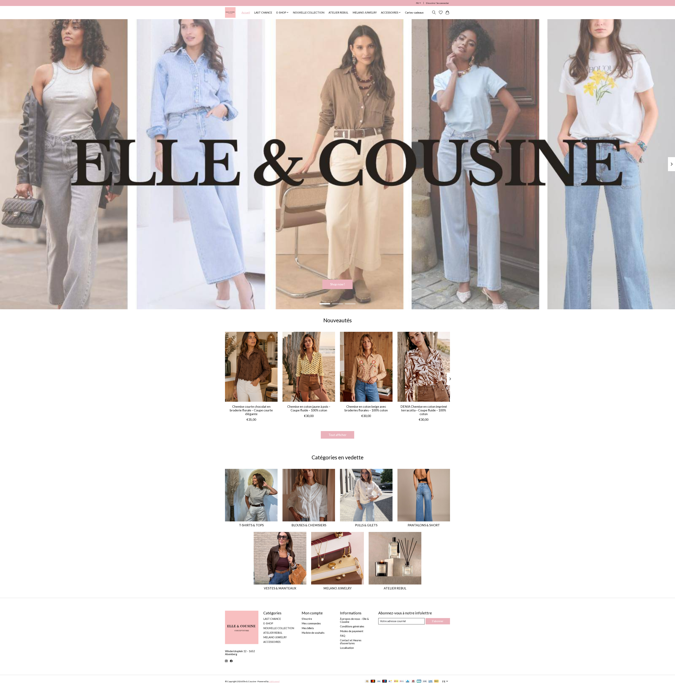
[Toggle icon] (433, 12)
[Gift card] (413, 681)
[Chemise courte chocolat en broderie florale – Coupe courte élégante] (251, 367)
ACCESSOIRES (272, 641)
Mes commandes (311, 623)
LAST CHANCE (263, 12)
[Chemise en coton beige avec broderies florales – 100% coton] (366, 367)
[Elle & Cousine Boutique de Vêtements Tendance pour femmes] (230, 12)
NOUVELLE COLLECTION (308, 12)
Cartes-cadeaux (414, 12)
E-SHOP (268, 623)
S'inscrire (307, 618)
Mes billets (308, 628)
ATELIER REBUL (338, 12)
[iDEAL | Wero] (396, 681)
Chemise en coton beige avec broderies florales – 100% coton (366, 408)
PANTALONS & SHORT (424, 525)
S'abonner (437, 621)
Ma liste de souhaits (313, 632)
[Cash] (367, 681)
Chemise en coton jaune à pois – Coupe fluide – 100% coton (308, 408)
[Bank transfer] (425, 681)
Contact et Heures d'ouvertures (350, 642)
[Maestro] (384, 681)
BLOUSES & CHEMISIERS (308, 525)
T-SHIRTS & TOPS (251, 525)
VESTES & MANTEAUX (280, 588)
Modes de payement (351, 631)
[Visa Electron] (430, 681)
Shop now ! (337, 284)
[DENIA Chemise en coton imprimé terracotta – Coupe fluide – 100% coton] (423, 367)
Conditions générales (352, 626)
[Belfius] (402, 681)
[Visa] (379, 681)
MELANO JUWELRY (365, 12)
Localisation (347, 647)
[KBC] (407, 681)
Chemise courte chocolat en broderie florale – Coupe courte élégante (251, 410)
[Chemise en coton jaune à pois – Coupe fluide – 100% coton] (308, 367)
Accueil (246, 12)
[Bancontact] (390, 681)
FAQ (342, 635)
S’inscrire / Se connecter (437, 3)
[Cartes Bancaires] (419, 681)
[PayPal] (436, 681)
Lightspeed (274, 681)
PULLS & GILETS (366, 525)
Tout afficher (337, 435)
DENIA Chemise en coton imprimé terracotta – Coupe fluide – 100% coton (423, 410)
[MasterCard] (373, 681)
